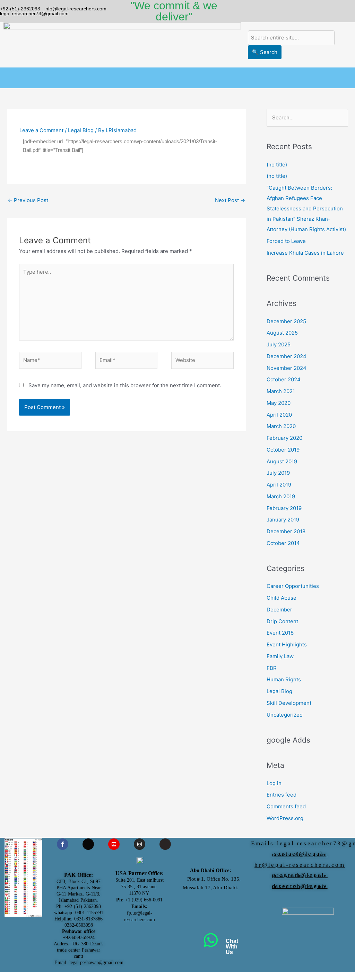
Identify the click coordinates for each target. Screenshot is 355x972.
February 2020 (284, 438)
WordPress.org (285, 818)
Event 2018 (280, 632)
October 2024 (284, 379)
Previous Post (28, 200)
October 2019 (283, 449)
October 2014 (283, 543)
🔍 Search (264, 52)
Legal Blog (81, 130)
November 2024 (286, 368)
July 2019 (278, 473)
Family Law (280, 656)
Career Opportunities (293, 586)
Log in (274, 783)
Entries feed (281, 794)
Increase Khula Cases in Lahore (305, 252)
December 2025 (286, 321)
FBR (272, 668)
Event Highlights (287, 644)
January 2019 (283, 519)
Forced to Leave (286, 241)
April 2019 (279, 484)
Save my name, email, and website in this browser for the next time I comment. (124, 385)
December (279, 609)
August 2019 (282, 461)
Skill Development (289, 703)
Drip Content (282, 621)
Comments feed (286, 806)
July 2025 (279, 344)
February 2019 (284, 508)
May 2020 (279, 403)
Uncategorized (285, 714)
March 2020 (281, 426)
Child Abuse (281, 597)
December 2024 (286, 356)
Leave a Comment (41, 130)
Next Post (230, 200)
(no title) (277, 164)
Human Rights (284, 679)
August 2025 (282, 332)
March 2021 (281, 391)
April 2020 (279, 414)
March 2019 (281, 496)
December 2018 (286, 531)
